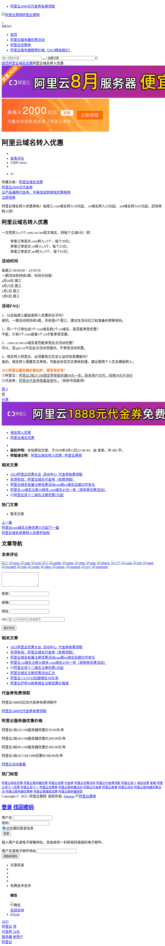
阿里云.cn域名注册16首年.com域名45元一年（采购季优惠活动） (58, 490)
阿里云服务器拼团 (70, 791)
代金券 (68, 783)
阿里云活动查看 (14, 764)
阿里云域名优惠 (21, 63)
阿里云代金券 (92, 787)
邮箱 (5, 602)
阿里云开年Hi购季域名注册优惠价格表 (39, 683)
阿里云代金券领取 (108, 783)
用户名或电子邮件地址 (19, 851)
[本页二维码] (15, 914)
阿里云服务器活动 (70, 787)
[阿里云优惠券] (55, 130)
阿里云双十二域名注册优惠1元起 (37, 495)
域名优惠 (143, 783)
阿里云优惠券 (20, 45)
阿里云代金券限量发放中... (39, 381)
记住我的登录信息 (20, 828)
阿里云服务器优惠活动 (27, 40)
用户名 (7, 817)
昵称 (5, 593)
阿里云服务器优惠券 (19, 791)
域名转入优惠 (20, 433)
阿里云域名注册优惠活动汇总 (32, 673)
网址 (5, 611)
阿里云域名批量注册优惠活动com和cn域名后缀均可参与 (52, 485)
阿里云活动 (125, 787)
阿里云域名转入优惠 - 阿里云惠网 (56, 455)
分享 (5, 399)
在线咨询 (17, 910)
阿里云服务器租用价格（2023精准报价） (41, 50)
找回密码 (23, 807)
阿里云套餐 (109, 787)
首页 (13, 35)
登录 (7, 807)
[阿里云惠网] (85, 796)
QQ (4, 619)
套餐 (153, 783)
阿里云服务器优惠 (36, 783)
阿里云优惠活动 (84, 783)
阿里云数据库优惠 (46, 791)
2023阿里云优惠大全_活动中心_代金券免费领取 (46, 474)
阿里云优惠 (56, 783)
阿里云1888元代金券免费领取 (24, 711)
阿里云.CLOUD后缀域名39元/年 (34, 678)
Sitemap (69, 796)
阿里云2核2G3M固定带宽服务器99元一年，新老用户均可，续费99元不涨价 (76, 375)
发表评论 (17, 158)
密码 (5, 823)
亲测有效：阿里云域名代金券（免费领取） (43, 479)
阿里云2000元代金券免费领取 (32, 6)
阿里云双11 (128, 783)
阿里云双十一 (30, 787)
